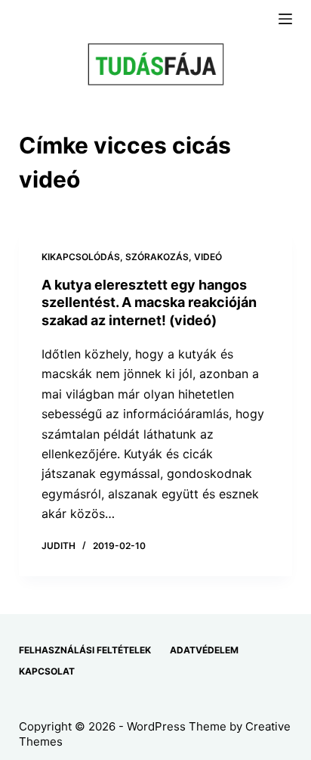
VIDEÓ (208, 256)
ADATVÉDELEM (204, 650)
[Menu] (285, 19)
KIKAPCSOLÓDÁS (81, 256)
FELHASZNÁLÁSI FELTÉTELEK (85, 650)
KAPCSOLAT (47, 671)
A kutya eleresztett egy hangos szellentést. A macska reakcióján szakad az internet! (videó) (149, 302)
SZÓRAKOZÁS (157, 256)
